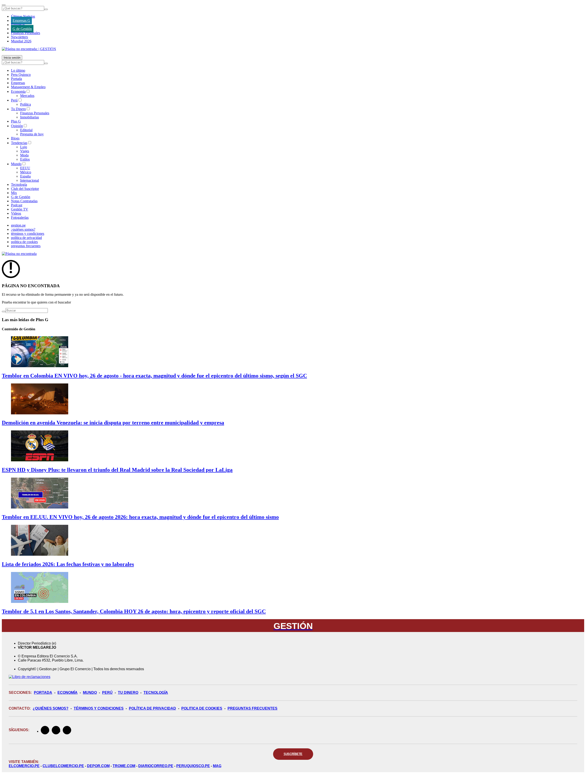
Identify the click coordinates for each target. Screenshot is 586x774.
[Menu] (3, 5)
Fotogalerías (20, 217)
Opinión (17, 126)
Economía (18, 91)
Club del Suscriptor (25, 189)
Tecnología (19, 184)
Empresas (18, 25)
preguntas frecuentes (26, 246)
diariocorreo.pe (155, 766)
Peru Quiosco (21, 75)
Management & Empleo (28, 87)
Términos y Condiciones (99, 708)
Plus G (16, 121)
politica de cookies (24, 242)
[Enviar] (46, 9)
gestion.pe (18, 225)
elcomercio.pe (24, 766)
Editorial (26, 130)
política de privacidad (26, 238)
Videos (16, 213)
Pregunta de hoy (32, 134)
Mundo (16, 164)
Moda (24, 155)
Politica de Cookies (201, 708)
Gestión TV (19, 209)
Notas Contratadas (24, 201)
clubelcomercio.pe (63, 766)
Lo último (18, 70)
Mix (14, 193)
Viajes (24, 151)
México (25, 172)
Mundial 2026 (21, 41)
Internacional (29, 180)
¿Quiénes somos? (50, 708)
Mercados (27, 96)
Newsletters (19, 37)
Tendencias (19, 143)
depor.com (98, 766)
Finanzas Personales (25, 33)
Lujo (23, 147)
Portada (16, 79)
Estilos (25, 159)
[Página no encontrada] (19, 254)
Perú (14, 100)
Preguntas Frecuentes (252, 708)
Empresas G (21, 20)
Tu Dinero (18, 109)
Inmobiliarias (29, 117)
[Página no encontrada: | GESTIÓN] (29, 49)
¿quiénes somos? (23, 229)
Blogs (15, 138)
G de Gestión (22, 29)
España (25, 176)
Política (25, 104)
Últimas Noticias (23, 16)
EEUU (25, 168)
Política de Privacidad (152, 708)
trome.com (124, 766)
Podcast (16, 205)
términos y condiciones (27, 233)
